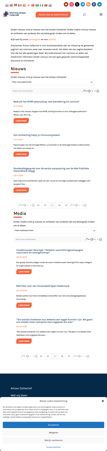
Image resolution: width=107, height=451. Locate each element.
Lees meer (21, 120)
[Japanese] (29, 4)
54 (45, 205)
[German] (16, 4)
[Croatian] (50, 4)
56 (59, 205)
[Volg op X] (77, 4)
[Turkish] (33, 4)
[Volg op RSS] (88, 4)
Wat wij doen (19, 395)
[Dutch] (7, 4)
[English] (12, 4)
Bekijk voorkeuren (54, 440)
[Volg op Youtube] (66, 4)
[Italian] (42, 4)
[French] (20, 4)
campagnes (34, 39)
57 (66, 205)
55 (52, 205)
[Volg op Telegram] (83, 4)
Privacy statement (53, 447)
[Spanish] (25, 4)
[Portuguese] (46, 4)
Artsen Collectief (21, 388)
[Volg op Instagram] (71, 4)
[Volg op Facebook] (94, 4)
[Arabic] (38, 4)
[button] (102, 401)
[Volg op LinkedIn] (99, 4)
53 (38, 205)
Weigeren (53, 432)
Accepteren (53, 425)
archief (52, 39)
